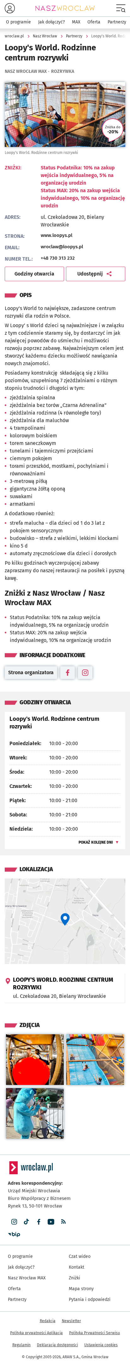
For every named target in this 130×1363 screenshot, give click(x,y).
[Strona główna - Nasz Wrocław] (64, 8)
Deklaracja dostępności (57, 1345)
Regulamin (21, 1345)
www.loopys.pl (83, 235)
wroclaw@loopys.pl (62, 247)
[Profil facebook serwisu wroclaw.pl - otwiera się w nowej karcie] (38, 1222)
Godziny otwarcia (34, 274)
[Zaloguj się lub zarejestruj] (10, 8)
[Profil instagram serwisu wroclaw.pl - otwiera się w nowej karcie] (14, 1222)
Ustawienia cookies (101, 1345)
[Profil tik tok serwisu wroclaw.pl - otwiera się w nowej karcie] (26, 1222)
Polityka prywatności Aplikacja (36, 1333)
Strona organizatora (32, 674)
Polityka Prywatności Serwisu (94, 1333)
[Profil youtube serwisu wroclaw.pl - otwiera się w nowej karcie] (50, 1222)
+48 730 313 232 (58, 258)
